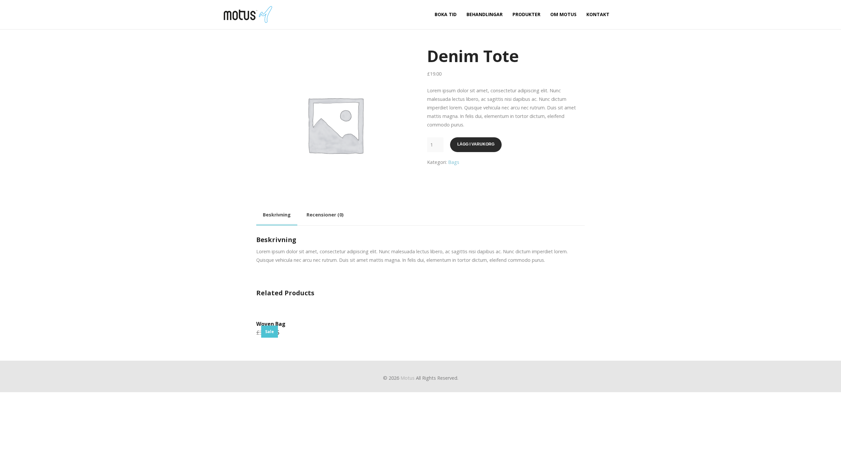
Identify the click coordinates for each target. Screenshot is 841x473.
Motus (407, 378)
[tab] (276, 215)
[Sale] (295, 319)
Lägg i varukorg (475, 144)
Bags (453, 162)
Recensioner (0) (325, 215)
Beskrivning (277, 215)
